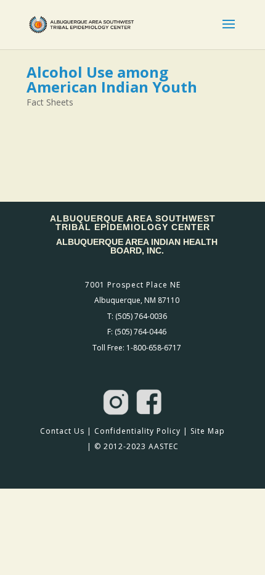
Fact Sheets (49, 102)
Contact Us (62, 431)
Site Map (207, 431)
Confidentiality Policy (137, 431)
